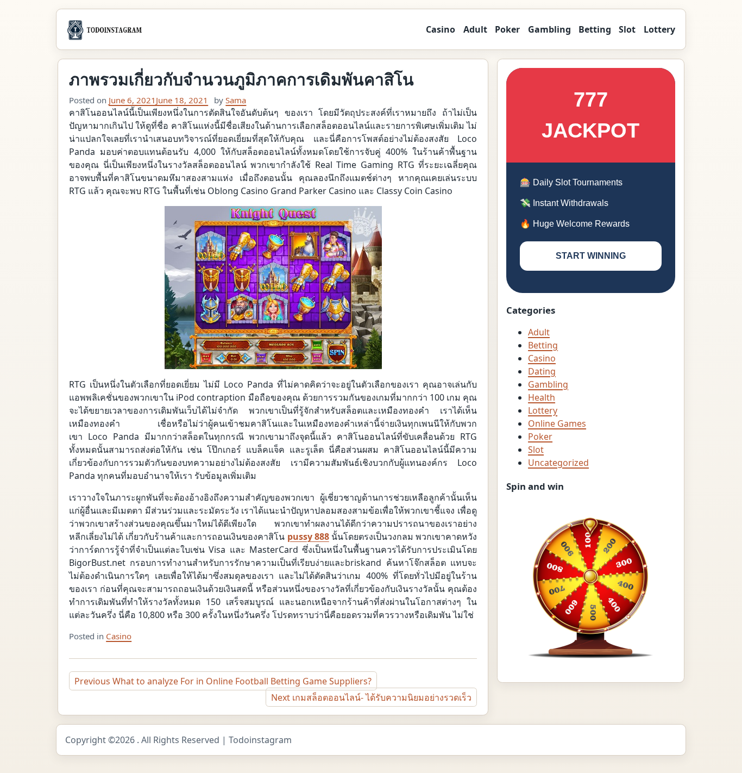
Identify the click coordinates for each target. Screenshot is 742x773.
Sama (235, 100)
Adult (475, 29)
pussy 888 (308, 537)
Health (541, 397)
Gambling (549, 29)
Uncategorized (558, 463)
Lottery (659, 29)
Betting (594, 29)
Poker (507, 29)
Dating (542, 371)
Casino (440, 29)
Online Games (557, 423)
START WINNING (591, 255)
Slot (627, 29)
